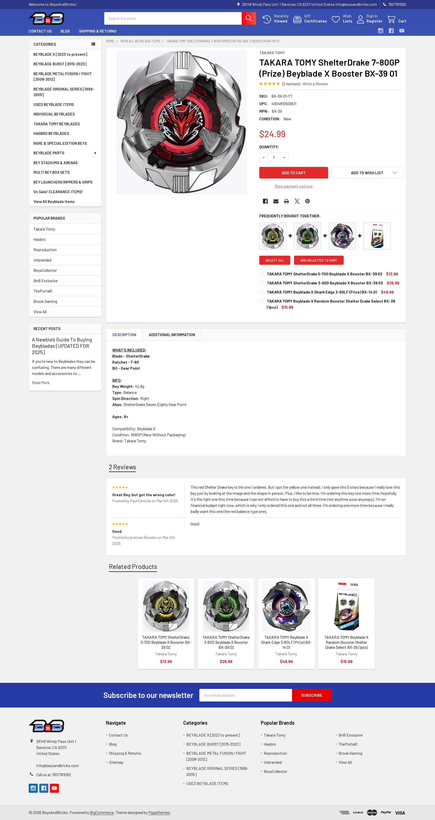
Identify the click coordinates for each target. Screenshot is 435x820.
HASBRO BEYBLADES (51, 133)
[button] (367, 173)
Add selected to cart (318, 260)
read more (41, 382)
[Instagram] (380, 30)
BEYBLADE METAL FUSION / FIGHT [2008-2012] (62, 76)
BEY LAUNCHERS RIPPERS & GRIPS (62, 182)
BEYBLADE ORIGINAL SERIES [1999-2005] (63, 92)
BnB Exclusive (45, 280)
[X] (297, 201)
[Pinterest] (307, 201)
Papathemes (159, 812)
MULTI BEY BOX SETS (51, 172)
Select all (275, 260)
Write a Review (315, 83)
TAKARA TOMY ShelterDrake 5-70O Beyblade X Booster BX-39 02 (166, 642)
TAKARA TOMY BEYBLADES (56, 124)
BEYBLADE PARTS (48, 153)
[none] (181, 122)
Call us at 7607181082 (53, 774)
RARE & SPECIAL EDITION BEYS (60, 143)
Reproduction (45, 249)
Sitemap (116, 762)
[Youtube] (401, 30)
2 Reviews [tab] (122, 467)
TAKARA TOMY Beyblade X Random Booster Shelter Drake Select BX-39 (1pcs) (346, 642)
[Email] (275, 201)
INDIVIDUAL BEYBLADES (54, 114)
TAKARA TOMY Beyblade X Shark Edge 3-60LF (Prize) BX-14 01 (286, 642)
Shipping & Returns (97, 31)
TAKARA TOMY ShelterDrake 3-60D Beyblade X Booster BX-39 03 (226, 642)
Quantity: (269, 146)
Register (374, 20)
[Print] (286, 201)
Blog (65, 31)
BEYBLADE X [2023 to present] (60, 54)
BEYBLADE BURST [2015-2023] (59, 64)
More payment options (294, 186)
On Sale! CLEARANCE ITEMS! (58, 191)
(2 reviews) (291, 83)
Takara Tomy (44, 228)
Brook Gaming (45, 301)
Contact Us (40, 31)
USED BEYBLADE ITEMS (53, 104)
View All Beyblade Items (54, 201)
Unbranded (42, 259)
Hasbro (39, 239)
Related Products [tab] (133, 566)
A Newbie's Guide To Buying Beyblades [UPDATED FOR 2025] (62, 345)
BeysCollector (45, 270)
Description (124, 334)
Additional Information (172, 334)
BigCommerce (102, 812)
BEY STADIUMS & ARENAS (55, 162)
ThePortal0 (42, 290)
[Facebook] (391, 30)
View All (40, 311)
